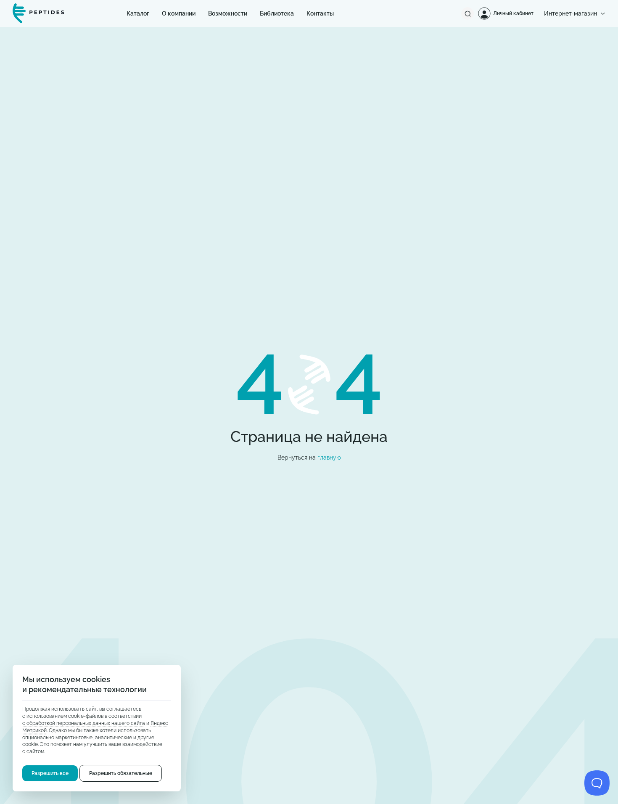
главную (329, 457)
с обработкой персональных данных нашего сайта (83, 723)
